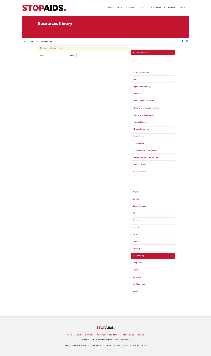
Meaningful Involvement (143, 129)
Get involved (169, 8)
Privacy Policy (128, 345)
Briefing (136, 199)
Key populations (139, 122)
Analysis (136, 192)
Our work (130, 8)
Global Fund (137, 94)
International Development (143, 115)
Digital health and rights (142, 87)
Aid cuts (136, 80)
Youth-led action (139, 172)
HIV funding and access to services (146, 108)
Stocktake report (139, 284)
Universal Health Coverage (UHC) (146, 158)
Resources (142, 8)
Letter (135, 235)
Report (135, 270)
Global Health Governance (143, 101)
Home (110, 8)
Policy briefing (141, 52)
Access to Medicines (141, 73)
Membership (155, 8)
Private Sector (138, 136)
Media (135, 242)
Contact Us (67, 345)
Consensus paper (139, 206)
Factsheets (137, 220)
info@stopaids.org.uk (79, 345)
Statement (137, 277)
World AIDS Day (139, 165)
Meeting (136, 249)
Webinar (136, 291)
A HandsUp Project (141, 345)
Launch (136, 227)
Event (135, 213)
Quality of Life (138, 143)
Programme (138, 263)
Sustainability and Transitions (144, 151)
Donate (182, 8)
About (119, 8)
